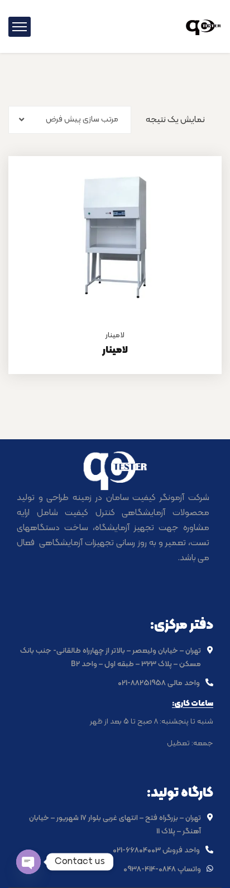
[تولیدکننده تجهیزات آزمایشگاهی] (203, 26)
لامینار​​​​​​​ (115, 350)
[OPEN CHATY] (28, 862)
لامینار (115, 335)
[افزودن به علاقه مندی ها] (199, 184)
